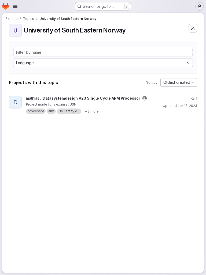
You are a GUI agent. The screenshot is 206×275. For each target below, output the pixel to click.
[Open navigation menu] (15, 6)
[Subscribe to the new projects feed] (193, 28)
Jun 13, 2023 (187, 106)
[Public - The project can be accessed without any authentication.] (144, 98)
